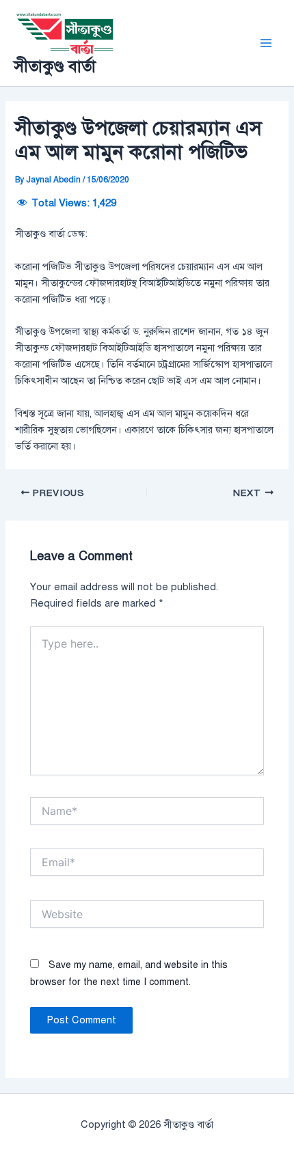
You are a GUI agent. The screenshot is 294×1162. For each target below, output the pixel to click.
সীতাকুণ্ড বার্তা (55, 66)
